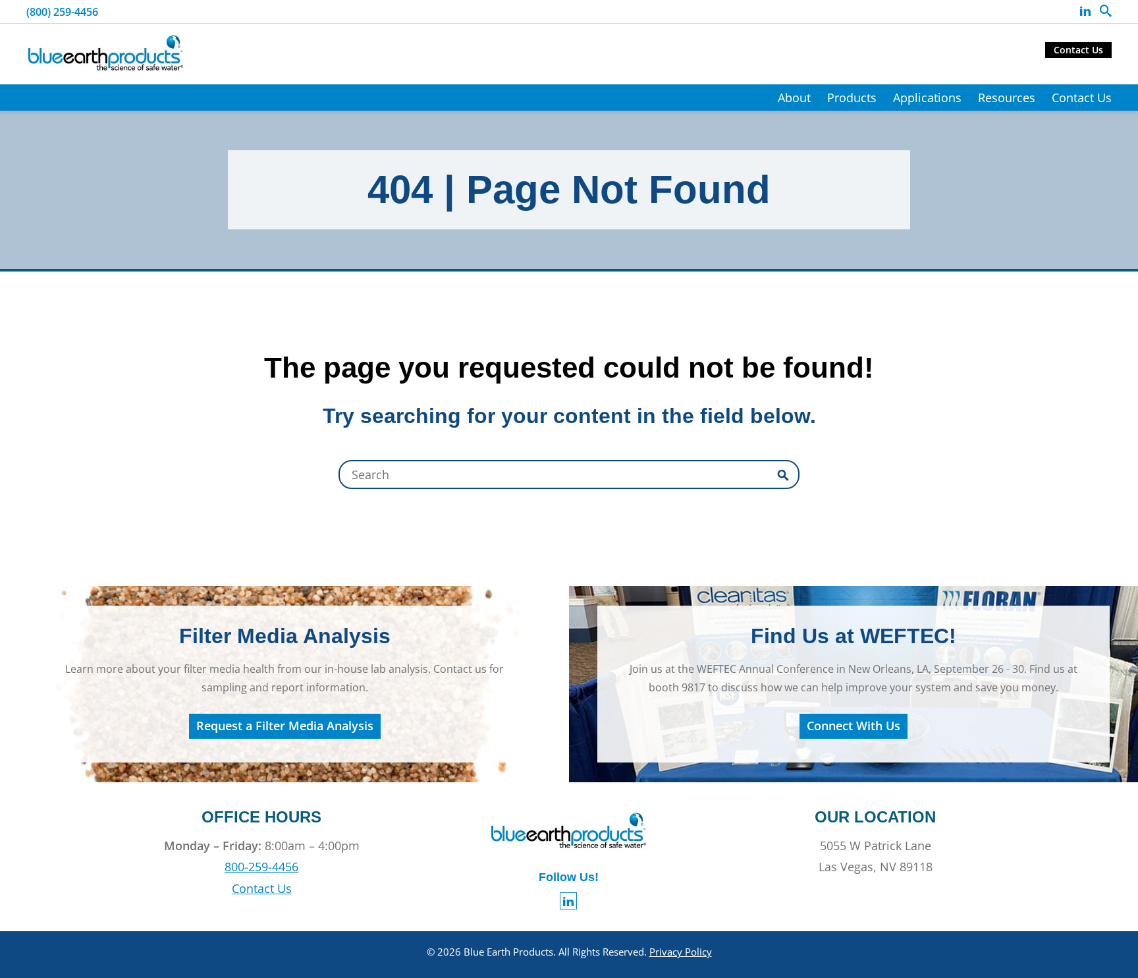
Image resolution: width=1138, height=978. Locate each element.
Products (852, 97)
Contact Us (1078, 49)
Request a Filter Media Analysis (284, 726)
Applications (927, 97)
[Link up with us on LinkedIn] (1085, 11)
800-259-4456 (261, 867)
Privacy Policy (680, 951)
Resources (1006, 97)
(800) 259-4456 (62, 12)
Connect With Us (853, 726)
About (794, 97)
